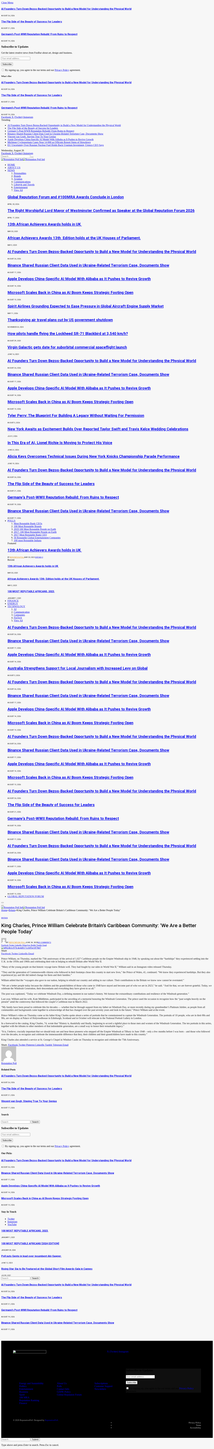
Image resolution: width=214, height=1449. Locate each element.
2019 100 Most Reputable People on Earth (35, 529)
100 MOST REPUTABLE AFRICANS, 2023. (31, 591)
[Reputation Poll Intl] (23, 159)
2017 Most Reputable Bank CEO (30, 534)
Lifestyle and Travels (24, 184)
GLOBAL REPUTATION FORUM (26, 896)
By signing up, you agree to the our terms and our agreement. (42, 70)
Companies (19, 615)
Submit (35, 1439)
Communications (22, 181)
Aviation (18, 179)
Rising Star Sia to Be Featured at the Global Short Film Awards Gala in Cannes (46, 1268)
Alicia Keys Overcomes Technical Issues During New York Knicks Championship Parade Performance (94, 456)
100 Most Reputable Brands (28, 526)
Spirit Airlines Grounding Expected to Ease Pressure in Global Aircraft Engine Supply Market (86, 306)
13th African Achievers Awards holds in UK (45, 224)
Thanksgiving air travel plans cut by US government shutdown (60, 320)
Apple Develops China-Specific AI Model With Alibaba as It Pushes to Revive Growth (51, 139)
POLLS (11, 520)
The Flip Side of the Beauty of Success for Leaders (31, 21)
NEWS (11, 170)
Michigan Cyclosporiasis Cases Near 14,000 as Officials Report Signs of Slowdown (49, 142)
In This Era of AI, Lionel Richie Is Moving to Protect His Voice (60, 443)
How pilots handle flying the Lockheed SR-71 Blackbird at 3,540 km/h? (68, 333)
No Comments (44, 942)
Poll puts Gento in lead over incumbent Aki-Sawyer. (31, 1256)
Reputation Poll (17, 557)
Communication (22, 612)
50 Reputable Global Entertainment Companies (37, 537)
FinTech (18, 617)
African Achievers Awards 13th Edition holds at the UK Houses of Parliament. (74, 238)
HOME (11, 164)
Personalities (20, 173)
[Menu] (2, 902)
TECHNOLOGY (16, 606)
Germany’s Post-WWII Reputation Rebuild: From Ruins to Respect (39, 34)
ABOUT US (14, 167)
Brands (17, 176)
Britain (38, 557)
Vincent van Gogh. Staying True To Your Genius (32, 136)
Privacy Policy (62, 70)
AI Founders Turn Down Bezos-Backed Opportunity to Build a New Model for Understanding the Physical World (66, 8)
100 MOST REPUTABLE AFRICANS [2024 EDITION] (30, 1243)
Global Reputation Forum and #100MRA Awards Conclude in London (66, 197)
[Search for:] (16, 1121)
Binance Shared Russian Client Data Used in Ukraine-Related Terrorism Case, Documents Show (55, 133)
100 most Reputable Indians (27, 540)
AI (15, 609)
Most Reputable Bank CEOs (28, 523)
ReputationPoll (51, 1420)
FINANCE (13, 600)
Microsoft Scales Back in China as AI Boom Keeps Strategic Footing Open (70, 292)
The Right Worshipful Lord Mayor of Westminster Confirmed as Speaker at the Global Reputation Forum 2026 (101, 210)
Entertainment (21, 187)
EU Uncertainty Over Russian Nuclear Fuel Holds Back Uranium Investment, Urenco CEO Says (56, 145)
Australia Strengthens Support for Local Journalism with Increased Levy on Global (78, 668)
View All (18, 190)
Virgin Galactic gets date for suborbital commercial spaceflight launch (67, 347)
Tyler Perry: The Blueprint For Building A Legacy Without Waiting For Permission (76, 415)
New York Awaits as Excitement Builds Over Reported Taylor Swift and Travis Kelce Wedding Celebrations (98, 429)
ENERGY (13, 603)
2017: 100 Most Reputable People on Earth (35, 532)
